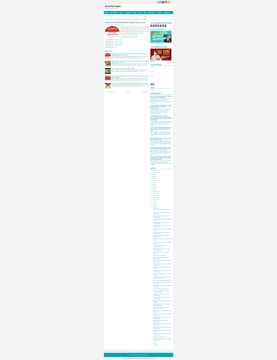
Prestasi (140, 12)
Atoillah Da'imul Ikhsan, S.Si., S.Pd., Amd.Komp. (134, 358)
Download (160, 12)
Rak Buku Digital (152, 12)
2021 (153, 180)
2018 (153, 186)
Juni (154, 203)
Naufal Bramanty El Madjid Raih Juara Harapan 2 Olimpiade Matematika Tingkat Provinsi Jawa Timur (160, 129)
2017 (153, 188)
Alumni (106, 15)
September (155, 197)
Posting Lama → (145, 91)
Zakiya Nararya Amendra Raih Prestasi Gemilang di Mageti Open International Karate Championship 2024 (161, 106)
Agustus (155, 199)
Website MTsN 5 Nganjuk (113, 6)
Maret (154, 342)
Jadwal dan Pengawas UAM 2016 (160, 336)
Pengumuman (166, 12)
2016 (153, 190)
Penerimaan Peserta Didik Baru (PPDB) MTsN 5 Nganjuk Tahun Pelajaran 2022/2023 (129, 83)
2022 (153, 178)
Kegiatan (134, 12)
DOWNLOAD (112, 19)
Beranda (106, 12)
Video (145, 12)
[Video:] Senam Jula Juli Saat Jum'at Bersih (162, 280)
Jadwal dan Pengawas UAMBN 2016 (160, 288)
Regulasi (122, 12)
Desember (155, 191)
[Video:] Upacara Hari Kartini (159, 255)
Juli (154, 201)
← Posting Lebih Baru (110, 91)
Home (106, 19)
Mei (154, 205)
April (154, 207)
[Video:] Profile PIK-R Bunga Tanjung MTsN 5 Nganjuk (123, 68)
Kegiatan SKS (128, 12)
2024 (153, 174)
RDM (152, 89)
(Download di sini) (133, 34)
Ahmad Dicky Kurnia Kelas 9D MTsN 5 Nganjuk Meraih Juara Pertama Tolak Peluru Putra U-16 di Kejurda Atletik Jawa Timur (160, 158)
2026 (153, 170)
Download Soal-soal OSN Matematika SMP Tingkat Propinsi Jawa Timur (125, 22)
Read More (142, 57)
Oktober (155, 195)
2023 (153, 176)
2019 (153, 184)
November (155, 193)
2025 (153, 172)
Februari (155, 344)
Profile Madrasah (113, 12)
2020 (153, 182)
